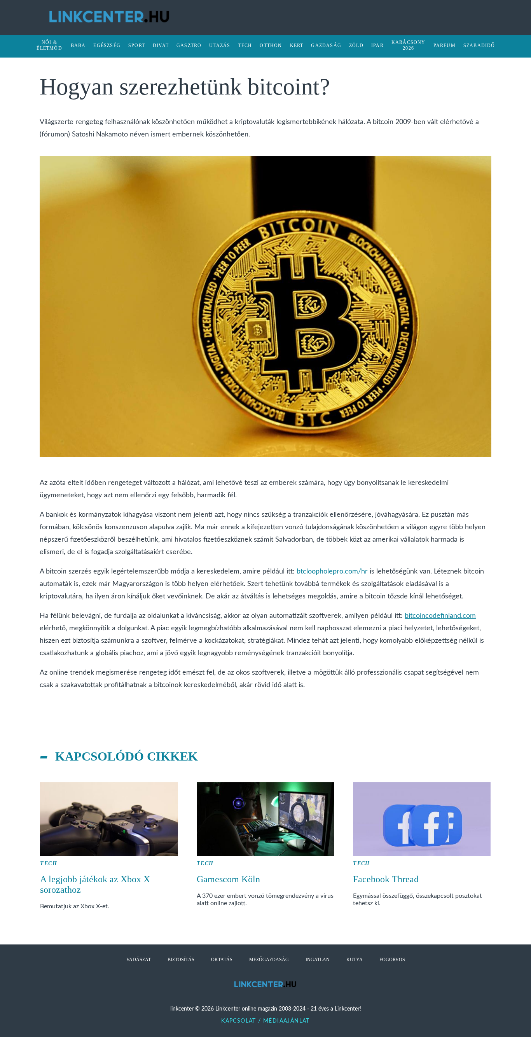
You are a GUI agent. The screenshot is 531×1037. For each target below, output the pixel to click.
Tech (48, 863)
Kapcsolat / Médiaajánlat (265, 1021)
